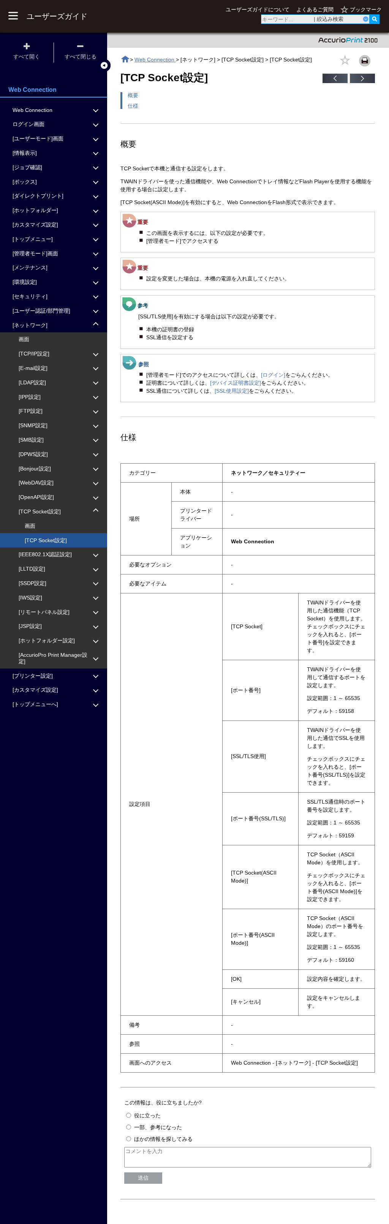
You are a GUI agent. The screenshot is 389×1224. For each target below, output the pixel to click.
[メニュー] (13, 16)
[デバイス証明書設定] (235, 383)
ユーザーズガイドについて (257, 9)
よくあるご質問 (315, 9)
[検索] (374, 19)
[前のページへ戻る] (335, 81)
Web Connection (155, 60)
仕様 (133, 106)
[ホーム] (125, 59)
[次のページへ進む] (362, 81)
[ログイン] (273, 375)
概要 (133, 95)
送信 (143, 1178)
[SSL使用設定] (232, 391)
